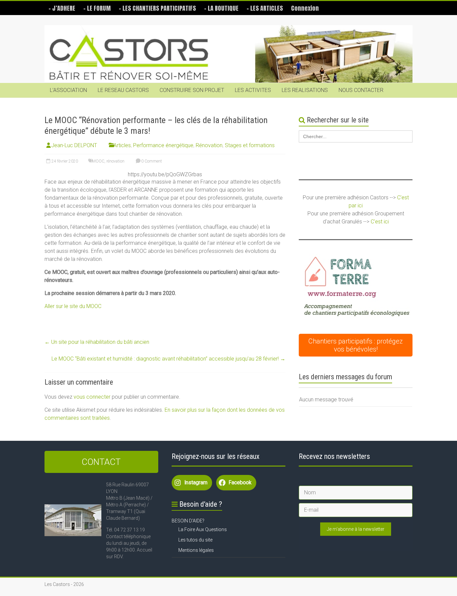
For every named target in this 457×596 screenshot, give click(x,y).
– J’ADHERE (62, 8)
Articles (122, 145)
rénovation (115, 161)
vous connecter (92, 397)
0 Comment (151, 161)
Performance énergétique (163, 145)
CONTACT (101, 462)
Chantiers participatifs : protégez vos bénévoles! (355, 345)
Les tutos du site (195, 539)
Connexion (305, 8)
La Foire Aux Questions (202, 529)
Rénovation (209, 145)
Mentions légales (196, 550)
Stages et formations (250, 145)
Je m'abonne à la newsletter (355, 529)
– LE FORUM (97, 8)
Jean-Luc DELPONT (74, 145)
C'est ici (380, 221)
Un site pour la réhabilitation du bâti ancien (96, 342)
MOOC (98, 161)
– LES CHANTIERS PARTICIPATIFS (157, 8)
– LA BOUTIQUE (221, 8)
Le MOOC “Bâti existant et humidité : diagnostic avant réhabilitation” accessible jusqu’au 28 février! (168, 359)
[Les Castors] (228, 54)
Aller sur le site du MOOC (72, 306)
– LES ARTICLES (265, 8)
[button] (356, 288)
